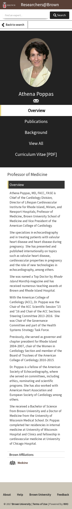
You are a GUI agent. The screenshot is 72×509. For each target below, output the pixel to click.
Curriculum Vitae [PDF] (36, 154)
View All (36, 143)
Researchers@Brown (40, 4)
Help (20, 494)
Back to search (15, 24)
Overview (36, 110)
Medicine (23, 463)
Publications (36, 121)
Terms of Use (40, 504)
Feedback (63, 494)
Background (36, 132)
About (7, 494)
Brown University (40, 494)
